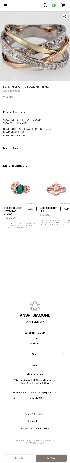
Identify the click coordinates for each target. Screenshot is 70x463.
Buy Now (51, 458)
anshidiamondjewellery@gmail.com (36, 392)
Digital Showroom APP (40, 441)
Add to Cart (19, 458)
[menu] (5, 5)
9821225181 (37, 397)
